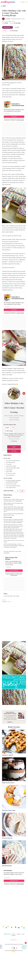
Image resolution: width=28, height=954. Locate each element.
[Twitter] (24, 2)
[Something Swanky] (8, 2)
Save (17, 27)
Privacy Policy (7, 944)
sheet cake (6, 285)
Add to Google (14, 30)
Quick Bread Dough (6, 865)
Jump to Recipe (6, 27)
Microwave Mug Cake (7, 838)
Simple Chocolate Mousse (8, 783)
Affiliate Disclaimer (14, 944)
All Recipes (18, 934)
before (12, 82)
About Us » (10, 722)
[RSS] (20, 2)
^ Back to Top (7, 934)
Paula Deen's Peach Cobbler (8, 810)
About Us (13, 934)
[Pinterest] (25, 2)
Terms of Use (20, 944)
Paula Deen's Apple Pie (7, 755)
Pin (5, 30)
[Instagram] (27, 2)
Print (14, 447)
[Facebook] (22, 2)
